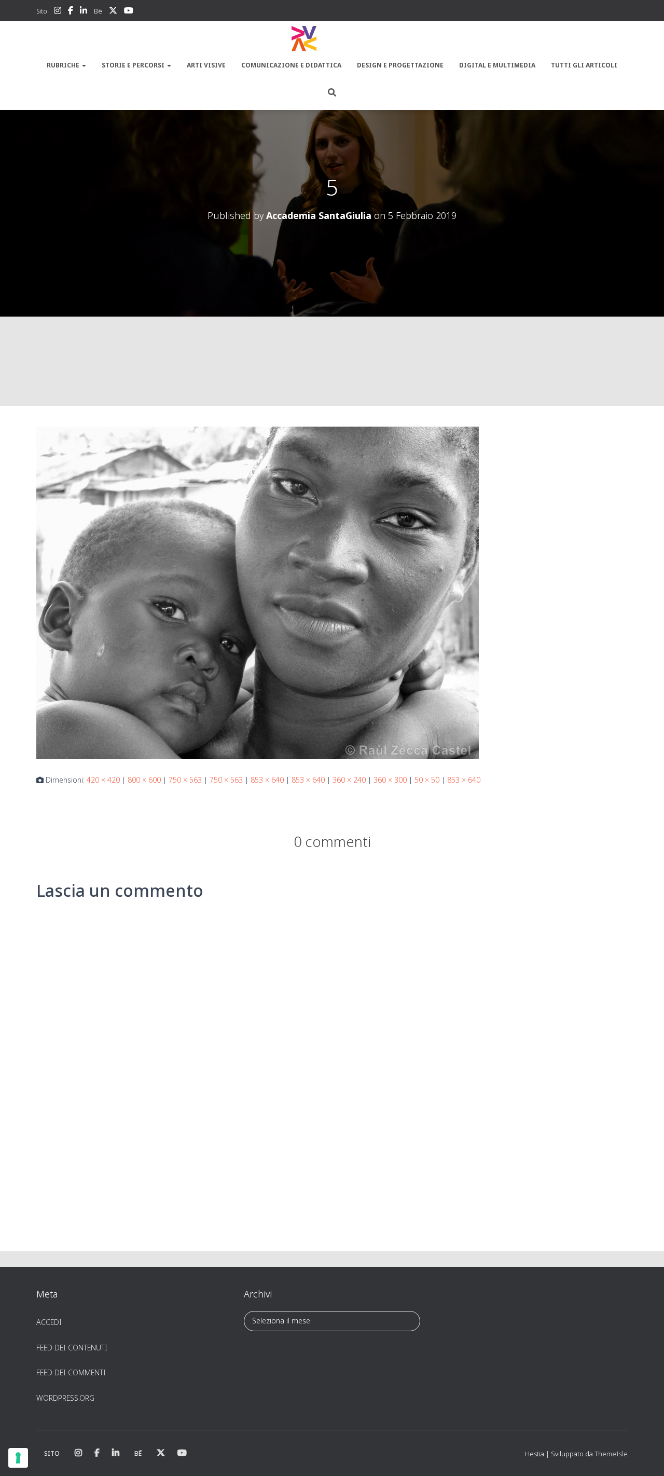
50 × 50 (426, 780)
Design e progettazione (400, 65)
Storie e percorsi (134, 65)
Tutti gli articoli (584, 65)
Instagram (57, 12)
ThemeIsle (611, 1453)
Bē (98, 11)
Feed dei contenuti (71, 1347)
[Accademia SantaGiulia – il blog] (332, 39)
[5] (257, 592)
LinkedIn (83, 12)
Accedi (49, 1322)
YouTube (128, 12)
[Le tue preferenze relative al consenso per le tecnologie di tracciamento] (18, 1458)
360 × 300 (390, 780)
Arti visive (206, 65)
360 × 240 (349, 780)
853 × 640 (267, 780)
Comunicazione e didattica (291, 65)
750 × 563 (185, 780)
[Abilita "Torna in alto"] (643, 1455)
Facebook (70, 12)
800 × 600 (144, 780)
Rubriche (64, 65)
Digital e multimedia (497, 65)
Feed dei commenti (71, 1372)
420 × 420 (103, 780)
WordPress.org (65, 1398)
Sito (41, 11)
